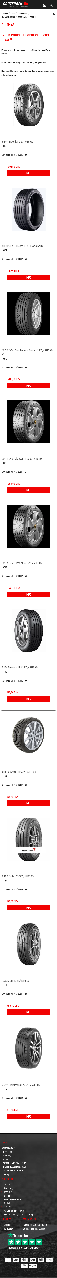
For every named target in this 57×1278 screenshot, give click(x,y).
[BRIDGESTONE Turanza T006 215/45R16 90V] (28, 215)
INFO (28, 173)
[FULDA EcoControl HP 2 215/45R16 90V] (28, 636)
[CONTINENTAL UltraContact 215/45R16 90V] (28, 532)
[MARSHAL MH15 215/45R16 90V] (28, 950)
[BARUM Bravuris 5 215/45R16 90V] (28, 110)
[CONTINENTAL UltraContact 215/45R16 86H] (28, 427)
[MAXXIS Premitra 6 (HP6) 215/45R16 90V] (28, 1054)
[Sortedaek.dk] (15, 4)
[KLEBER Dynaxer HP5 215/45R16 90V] (28, 741)
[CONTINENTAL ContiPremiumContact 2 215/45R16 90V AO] (28, 319)
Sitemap (5, 1174)
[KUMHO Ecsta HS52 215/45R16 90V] (28, 845)
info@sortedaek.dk (17, 1167)
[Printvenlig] (54, 13)
